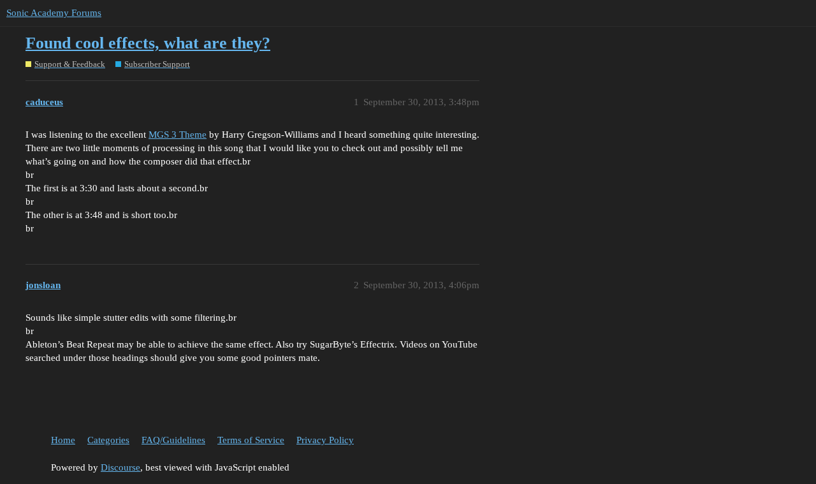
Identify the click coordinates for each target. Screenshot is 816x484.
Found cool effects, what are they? (148, 43)
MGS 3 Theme (178, 134)
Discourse (120, 467)
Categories (108, 440)
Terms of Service (250, 440)
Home (63, 440)
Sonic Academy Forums (53, 13)
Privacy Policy (325, 440)
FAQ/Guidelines (173, 440)
